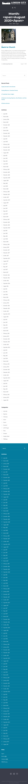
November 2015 (6, 308)
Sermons (5, 433)
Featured (5, 425)
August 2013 (5, 380)
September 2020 (6, 178)
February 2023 (6, 144)
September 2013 (6, 378)
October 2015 (6, 311)
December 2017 (6, 250)
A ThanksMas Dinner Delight (7, 94)
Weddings (5, 439)
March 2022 (5, 166)
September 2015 (6, 314)
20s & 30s (5, 411)
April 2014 (5, 358)
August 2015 (5, 317)
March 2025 (5, 122)
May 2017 (5, 266)
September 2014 (6, 347)
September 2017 (6, 258)
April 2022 (5, 164)
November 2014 (6, 342)
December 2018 (6, 222)
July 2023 (5, 139)
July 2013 (5, 383)
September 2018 (6, 228)
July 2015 (5, 319)
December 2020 (6, 172)
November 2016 (6, 278)
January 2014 (6, 367)
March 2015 (5, 330)
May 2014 (5, 355)
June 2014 (5, 353)
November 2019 (6, 194)
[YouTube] (17, 774)
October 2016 (6, 280)
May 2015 (5, 325)
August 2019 (5, 203)
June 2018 (5, 233)
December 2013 (6, 369)
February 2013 (6, 394)
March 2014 (5, 361)
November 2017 (6, 253)
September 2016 (6, 283)
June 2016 (5, 292)
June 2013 (5, 386)
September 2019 (6, 200)
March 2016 (5, 297)
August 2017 (5, 261)
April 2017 (5, 269)
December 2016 (6, 275)
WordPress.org (4, 762)
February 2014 (6, 364)
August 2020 (5, 180)
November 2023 (6, 136)
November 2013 (6, 372)
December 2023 (6, 133)
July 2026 (5, 114)
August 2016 (5, 286)
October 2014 (6, 344)
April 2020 (5, 186)
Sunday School (6, 436)
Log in (2, 753)
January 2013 (6, 397)
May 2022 (5, 161)
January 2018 (6, 247)
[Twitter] (14, 774)
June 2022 (5, 158)
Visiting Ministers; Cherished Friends (9, 90)
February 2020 (6, 191)
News (4, 430)
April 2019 (5, 214)
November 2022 (6, 150)
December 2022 (6, 147)
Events (4, 422)
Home (10, 23)
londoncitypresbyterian (7, 64)
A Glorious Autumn (5, 103)
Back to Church (8, 47)
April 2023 (5, 141)
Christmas (5, 417)
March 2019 (5, 216)
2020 (14, 23)
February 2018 (6, 244)
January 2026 (6, 119)
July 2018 (5, 230)
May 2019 (5, 211)
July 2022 (5, 155)
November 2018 (6, 225)
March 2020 (5, 189)
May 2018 (5, 236)
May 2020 (5, 183)
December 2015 (6, 305)
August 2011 (5, 400)
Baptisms (5, 414)
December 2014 (6, 339)
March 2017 (5, 272)
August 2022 (5, 153)
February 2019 (6, 219)
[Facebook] (11, 774)
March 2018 (5, 241)
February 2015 (6, 333)
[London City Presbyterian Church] (14, 3)
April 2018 (5, 239)
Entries (3, 756)
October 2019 (6, 197)
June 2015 (5, 322)
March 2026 (5, 116)
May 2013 (5, 389)
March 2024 (5, 130)
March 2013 (5, 392)
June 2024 (5, 128)
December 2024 (6, 125)
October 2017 (6, 255)
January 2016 (6, 303)
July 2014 (5, 350)
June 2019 (5, 208)
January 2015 (6, 336)
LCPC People (6, 428)
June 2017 (5, 264)
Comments (4, 759)
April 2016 (5, 294)
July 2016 (5, 289)
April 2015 (5, 328)
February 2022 (6, 169)
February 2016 (6, 300)
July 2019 (5, 205)
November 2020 (6, 175)
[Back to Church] (8, 36)
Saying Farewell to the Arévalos (8, 86)
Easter (4, 419)
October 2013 (6, 375)
